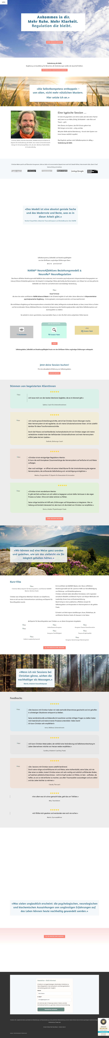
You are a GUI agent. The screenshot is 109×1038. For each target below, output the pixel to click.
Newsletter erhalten (51, 1009)
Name (39, 990)
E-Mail (40, 997)
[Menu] (3, 2)
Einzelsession (21, 335)
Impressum (11, 1033)
